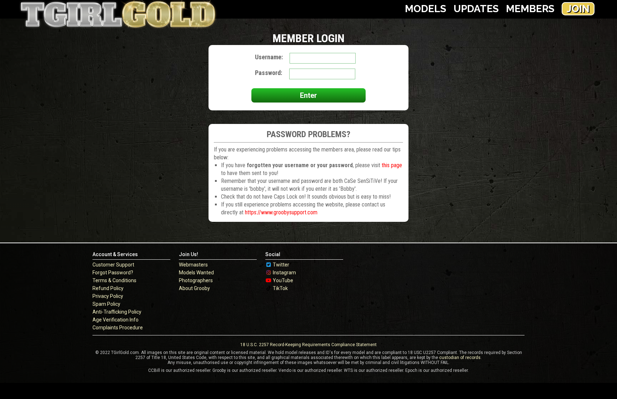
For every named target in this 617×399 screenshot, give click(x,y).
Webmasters (193, 265)
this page (392, 165)
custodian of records (460, 357)
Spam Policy (106, 304)
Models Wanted (196, 272)
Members (530, 9)
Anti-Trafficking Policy (116, 312)
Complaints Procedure (117, 327)
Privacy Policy (107, 296)
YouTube (283, 280)
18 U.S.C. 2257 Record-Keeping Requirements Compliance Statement (308, 344)
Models (425, 9)
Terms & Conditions (114, 280)
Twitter (281, 265)
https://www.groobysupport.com (281, 212)
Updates (476, 9)
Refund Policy (108, 288)
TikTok (280, 288)
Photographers (196, 280)
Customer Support (113, 265)
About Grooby (194, 288)
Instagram (284, 272)
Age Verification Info (115, 320)
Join (578, 9)
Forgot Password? (112, 272)
